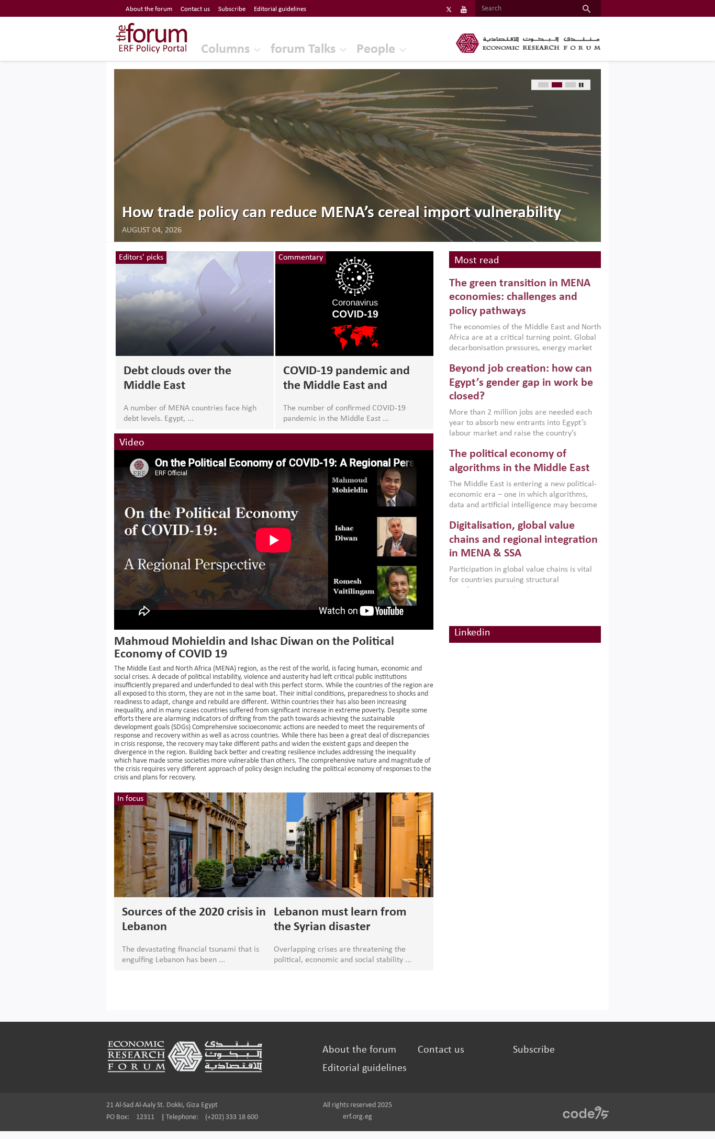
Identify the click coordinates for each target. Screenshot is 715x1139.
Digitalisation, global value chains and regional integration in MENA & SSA (523, 540)
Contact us (195, 9)
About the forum (149, 9)
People (375, 49)
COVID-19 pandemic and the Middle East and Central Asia (346, 379)
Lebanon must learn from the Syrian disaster (340, 919)
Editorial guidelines (280, 9)
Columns (225, 49)
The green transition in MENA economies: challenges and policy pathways (519, 297)
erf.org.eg (357, 1117)
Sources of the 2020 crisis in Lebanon (194, 919)
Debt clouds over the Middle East (177, 378)
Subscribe (231, 9)
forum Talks (303, 49)
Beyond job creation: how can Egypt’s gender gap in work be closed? (521, 383)
